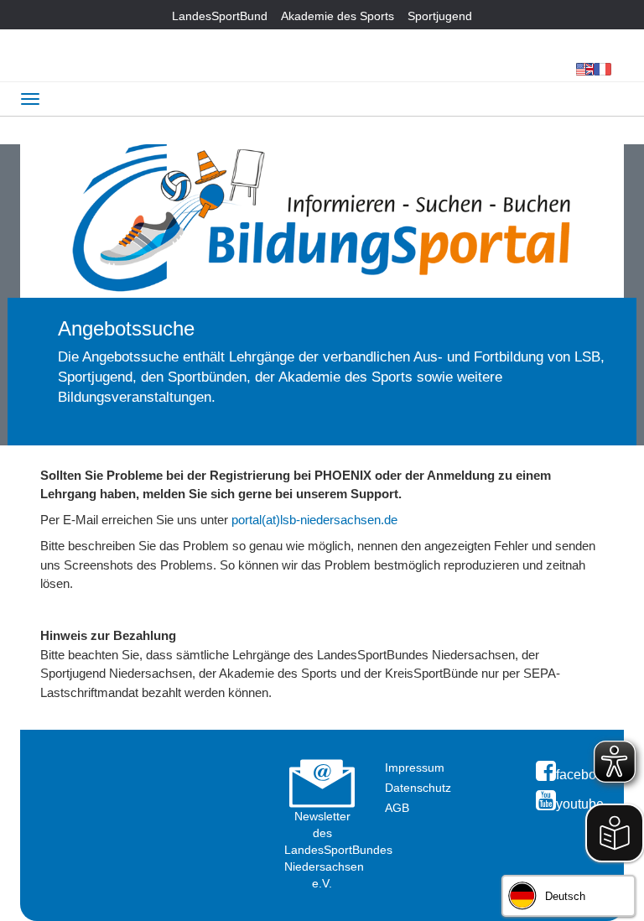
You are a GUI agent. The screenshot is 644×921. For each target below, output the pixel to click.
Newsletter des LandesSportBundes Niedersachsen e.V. (338, 849)
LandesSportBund (219, 16)
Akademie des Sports (337, 16)
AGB (397, 807)
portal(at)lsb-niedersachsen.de (314, 520)
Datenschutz (418, 787)
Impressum (414, 767)
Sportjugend (440, 16)
